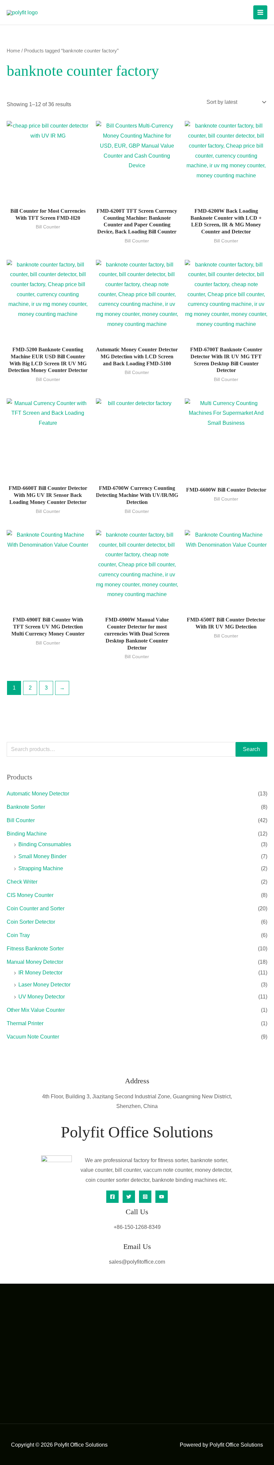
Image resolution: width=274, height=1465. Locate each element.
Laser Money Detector (44, 984)
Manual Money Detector (35, 962)
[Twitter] (129, 1197)
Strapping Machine (40, 868)
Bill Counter (21, 820)
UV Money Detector (41, 996)
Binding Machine (27, 834)
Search (251, 749)
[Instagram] (145, 1197)
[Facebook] (112, 1197)
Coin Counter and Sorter (35, 908)
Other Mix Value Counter (36, 1010)
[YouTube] (161, 1197)
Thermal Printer (25, 1023)
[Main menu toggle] (260, 12)
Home (13, 50)
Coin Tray (18, 935)
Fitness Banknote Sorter (35, 948)
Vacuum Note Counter (33, 1037)
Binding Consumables (44, 844)
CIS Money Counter (30, 895)
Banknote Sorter (26, 807)
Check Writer (22, 882)
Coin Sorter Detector (31, 922)
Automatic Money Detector (38, 793)
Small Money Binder (42, 856)
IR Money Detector (40, 972)
